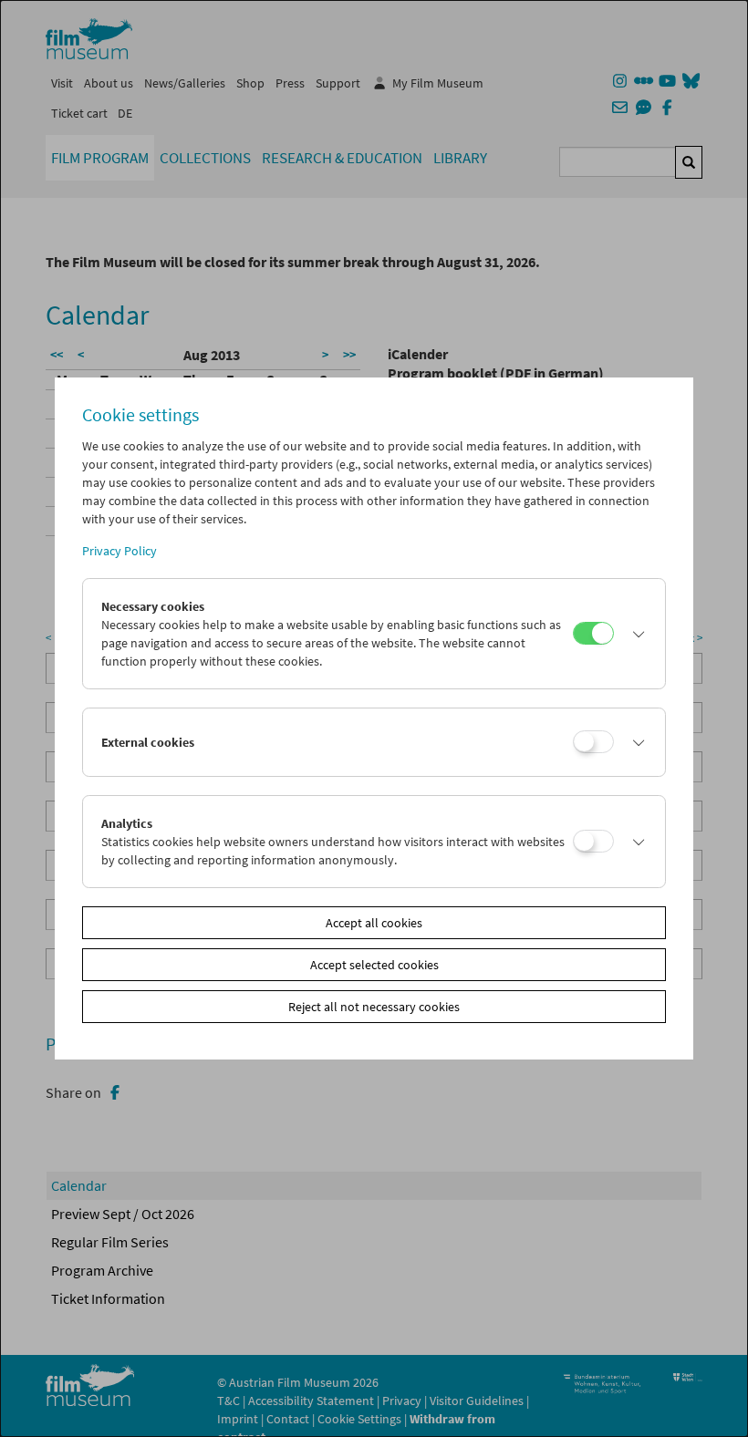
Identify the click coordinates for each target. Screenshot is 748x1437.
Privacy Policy (119, 551)
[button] (635, 634)
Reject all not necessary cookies (374, 1006)
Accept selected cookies (374, 964)
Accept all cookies (374, 923)
